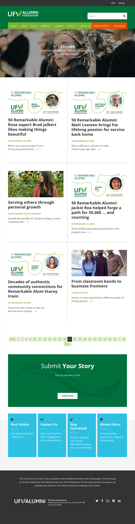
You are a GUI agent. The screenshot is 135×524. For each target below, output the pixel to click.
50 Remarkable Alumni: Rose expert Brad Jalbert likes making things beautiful (32, 127)
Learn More (68, 396)
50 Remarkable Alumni (19, 141)
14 (55, 339)
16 (65, 339)
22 (95, 339)
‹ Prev (12, 339)
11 (39, 339)
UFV (113, 3)
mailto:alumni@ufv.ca (107, 501)
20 (85, 339)
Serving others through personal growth (31, 204)
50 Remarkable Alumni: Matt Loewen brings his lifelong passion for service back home (98, 127)
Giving (121, 3)
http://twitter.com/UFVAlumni (97, 501)
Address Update (101, 26)
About (71, 26)
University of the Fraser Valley (36, 478)
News (23, 26)
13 (50, 339)
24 (105, 339)
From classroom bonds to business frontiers (96, 283)
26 (115, 339)
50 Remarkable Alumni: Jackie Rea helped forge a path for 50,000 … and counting (96, 210)
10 (34, 339)
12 (45, 339)
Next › (67, 344)
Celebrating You (80, 292)
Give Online (119, 26)
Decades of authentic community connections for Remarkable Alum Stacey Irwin (35, 289)
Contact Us (85, 26)
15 (60, 339)
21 (90, 339)
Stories (13, 26)
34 (124, 339)
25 (110, 339)
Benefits (45, 26)
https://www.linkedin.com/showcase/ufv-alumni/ (119, 501)
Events (33, 26)
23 (100, 339)
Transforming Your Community (24, 213)
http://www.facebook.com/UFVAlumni (102, 501)
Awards (58, 26)
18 (75, 339)
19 (80, 339)
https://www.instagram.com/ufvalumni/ (113, 501)
